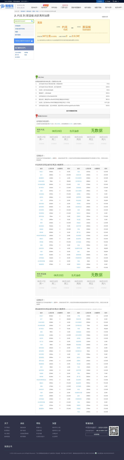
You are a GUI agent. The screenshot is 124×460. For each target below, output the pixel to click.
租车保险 (88, 7)
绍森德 (41, 229)
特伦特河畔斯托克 (41, 235)
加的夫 (78, 213)
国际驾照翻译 (76, 7)
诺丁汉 (41, 341)
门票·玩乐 (64, 7)
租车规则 (23, 436)
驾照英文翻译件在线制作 (22, 41)
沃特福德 (41, 258)
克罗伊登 (78, 226)
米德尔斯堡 (41, 181)
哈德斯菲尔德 (78, 248)
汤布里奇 (41, 248)
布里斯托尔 (78, 206)
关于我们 (7, 427)
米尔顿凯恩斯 (41, 184)
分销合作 (55, 433)
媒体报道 (7, 436)
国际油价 (29, 11)
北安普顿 (41, 194)
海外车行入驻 (56, 427)
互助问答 (39, 430)
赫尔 (78, 251)
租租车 (7, 6)
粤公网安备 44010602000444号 (105, 453)
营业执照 (58, 453)
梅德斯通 (41, 264)
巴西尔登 (78, 175)
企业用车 (55, 436)
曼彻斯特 (41, 178)
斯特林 (41, 232)
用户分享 (108, 7)
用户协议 (23, 430)
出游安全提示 (40, 436)
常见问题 (39, 433)
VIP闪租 (54, 7)
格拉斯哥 (78, 238)
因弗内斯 (78, 254)
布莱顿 (78, 203)
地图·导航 (98, 7)
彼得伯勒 (41, 203)
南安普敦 (41, 226)
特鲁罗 (41, 254)
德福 (41, 245)
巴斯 (78, 184)
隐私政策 (23, 427)
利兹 (78, 261)
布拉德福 (78, 200)
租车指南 (18, 35)
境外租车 (34, 7)
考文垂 (78, 219)
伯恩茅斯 (78, 197)
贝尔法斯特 (18, 52)
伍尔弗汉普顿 (41, 261)
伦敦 (25, 54)
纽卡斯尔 (17, 57)
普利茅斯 (41, 206)
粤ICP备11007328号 (66, 453)
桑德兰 (41, 238)
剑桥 (78, 210)
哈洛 (78, 245)
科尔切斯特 (78, 178)
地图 (16, 32)
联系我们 (7, 430)
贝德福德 (78, 187)
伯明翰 (26, 52)
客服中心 (39, 427)
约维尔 (78, 267)
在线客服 (96, 434)
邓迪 (78, 229)
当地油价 (18, 26)
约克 (37, 11)
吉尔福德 (78, 242)
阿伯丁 (41, 171)
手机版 (108, 1)
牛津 (41, 200)
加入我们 (7, 433)
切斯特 (78, 216)
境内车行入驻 (56, 430)
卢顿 (41, 219)
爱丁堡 (17, 54)
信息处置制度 (24, 433)
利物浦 (78, 222)
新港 (41, 191)
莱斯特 (78, 264)
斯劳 (41, 222)
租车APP (118, 7)
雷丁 (41, 175)
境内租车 (44, 7)
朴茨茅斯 (41, 210)
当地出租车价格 (20, 29)
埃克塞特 (78, 235)
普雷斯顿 (41, 213)
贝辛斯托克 (78, 181)
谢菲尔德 (41, 216)
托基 (41, 251)
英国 (33, 11)
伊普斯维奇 (78, 258)
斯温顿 (41, 242)
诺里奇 (41, 197)
